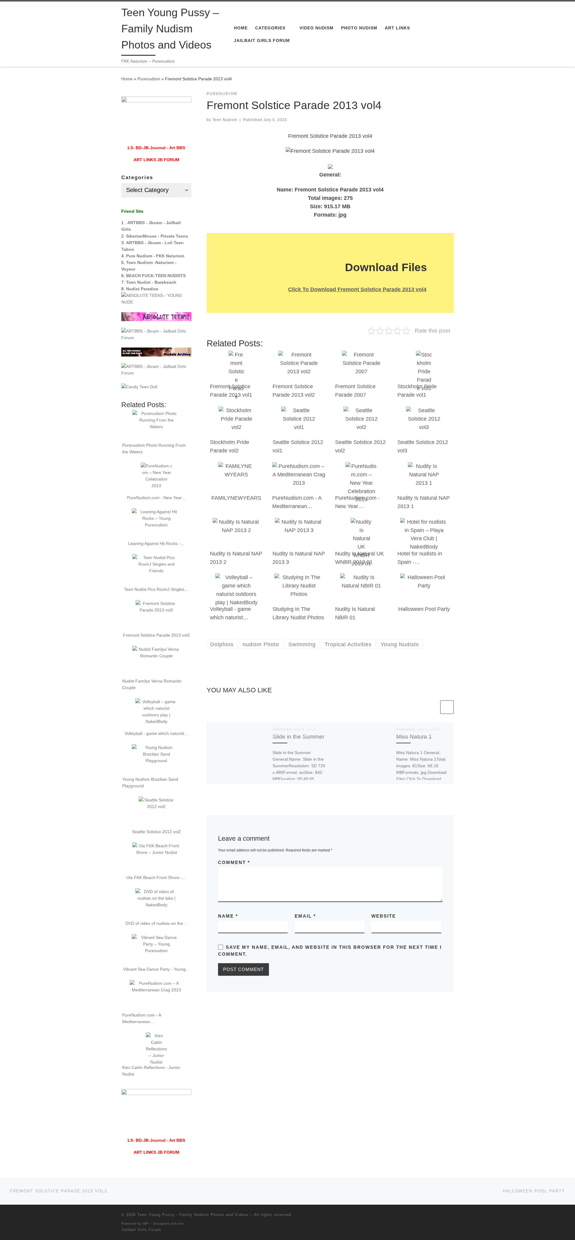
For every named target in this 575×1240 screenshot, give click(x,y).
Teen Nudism (224, 120)
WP (146, 1223)
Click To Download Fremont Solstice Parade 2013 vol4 (357, 289)
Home (127, 78)
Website (383, 916)
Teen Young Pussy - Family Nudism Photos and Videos (193, 1214)
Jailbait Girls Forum (141, 1229)
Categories (137, 177)
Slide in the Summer (298, 736)
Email (305, 916)
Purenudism (148, 78)
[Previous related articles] (432, 707)
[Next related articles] (447, 707)
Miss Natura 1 (414, 736)
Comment (234, 862)
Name (228, 916)
